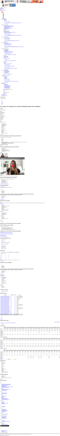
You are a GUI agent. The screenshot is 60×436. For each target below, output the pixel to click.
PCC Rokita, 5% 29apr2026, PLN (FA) (4, 300)
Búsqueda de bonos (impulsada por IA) (8, 26)
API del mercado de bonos (7, 85)
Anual (2, 324)
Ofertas (2, 397)
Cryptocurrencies (6, 50)
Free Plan (1, 152)
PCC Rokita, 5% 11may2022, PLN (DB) (5, 307)
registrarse (3, 435)
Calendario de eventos (6, 27)
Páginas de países (6, 56)
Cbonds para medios (6, 72)
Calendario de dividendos (7, 38)
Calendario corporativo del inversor (8, 28)
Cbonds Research (4, 417)
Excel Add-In (5, 76)
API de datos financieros (7, 87)
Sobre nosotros (3, 94)
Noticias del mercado (4, 416)
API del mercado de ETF (7, 86)
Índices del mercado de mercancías (8, 63)
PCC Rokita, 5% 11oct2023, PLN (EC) (4, 303)
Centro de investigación (7, 71)
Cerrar (1, 10)
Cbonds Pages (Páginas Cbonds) (8, 32)
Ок (0, 434)
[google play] (7, 426)
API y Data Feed (6, 84)
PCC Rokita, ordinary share (5, 210)
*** (0, 114)
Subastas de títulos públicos (5, 398)
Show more (1, 335)
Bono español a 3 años (4, 390)
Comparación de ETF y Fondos (7, 44)
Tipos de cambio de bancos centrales (8, 51)
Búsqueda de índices (6, 49)
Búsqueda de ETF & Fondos (7, 43)
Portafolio (5, 20)
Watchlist (5, 77)
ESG (5, 29)
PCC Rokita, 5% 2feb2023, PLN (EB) (4, 304)
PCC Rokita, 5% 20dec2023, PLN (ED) (4, 302)
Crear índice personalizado (5, 410)
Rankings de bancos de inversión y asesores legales (7, 386)
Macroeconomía (3, 411)
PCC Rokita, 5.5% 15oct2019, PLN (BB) (5, 310)
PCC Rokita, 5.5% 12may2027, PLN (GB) (5, 298)
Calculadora (3, 423)
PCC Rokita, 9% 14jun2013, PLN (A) (5, 314)
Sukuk (5, 30)
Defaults (3, 396)
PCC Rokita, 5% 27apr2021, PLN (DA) (4, 308)
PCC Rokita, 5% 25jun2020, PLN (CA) (4, 309)
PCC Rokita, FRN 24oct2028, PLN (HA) (5, 297)
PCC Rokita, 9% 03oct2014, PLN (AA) (4, 313)
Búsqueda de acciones (6, 37)
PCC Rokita (3, 205)
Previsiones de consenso (7, 58)
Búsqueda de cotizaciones (4, 385)
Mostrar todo (1, 203)
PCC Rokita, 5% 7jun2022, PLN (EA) (4, 305)
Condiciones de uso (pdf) (4, 431)
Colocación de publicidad (4, 430)
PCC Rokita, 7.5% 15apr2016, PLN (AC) (5, 312)
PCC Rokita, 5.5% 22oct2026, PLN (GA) (5, 299)
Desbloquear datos (2, 199)
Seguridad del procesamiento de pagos (6, 421)
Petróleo (5, 62)
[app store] (2, 426)
